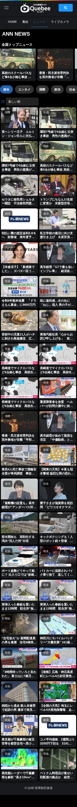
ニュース (39, 21)
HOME (12, 21)
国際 (42, 89)
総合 (6, 89)
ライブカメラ (60, 21)
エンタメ (24, 89)
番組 (25, 21)
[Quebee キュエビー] (38, 7)
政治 (57, 89)
